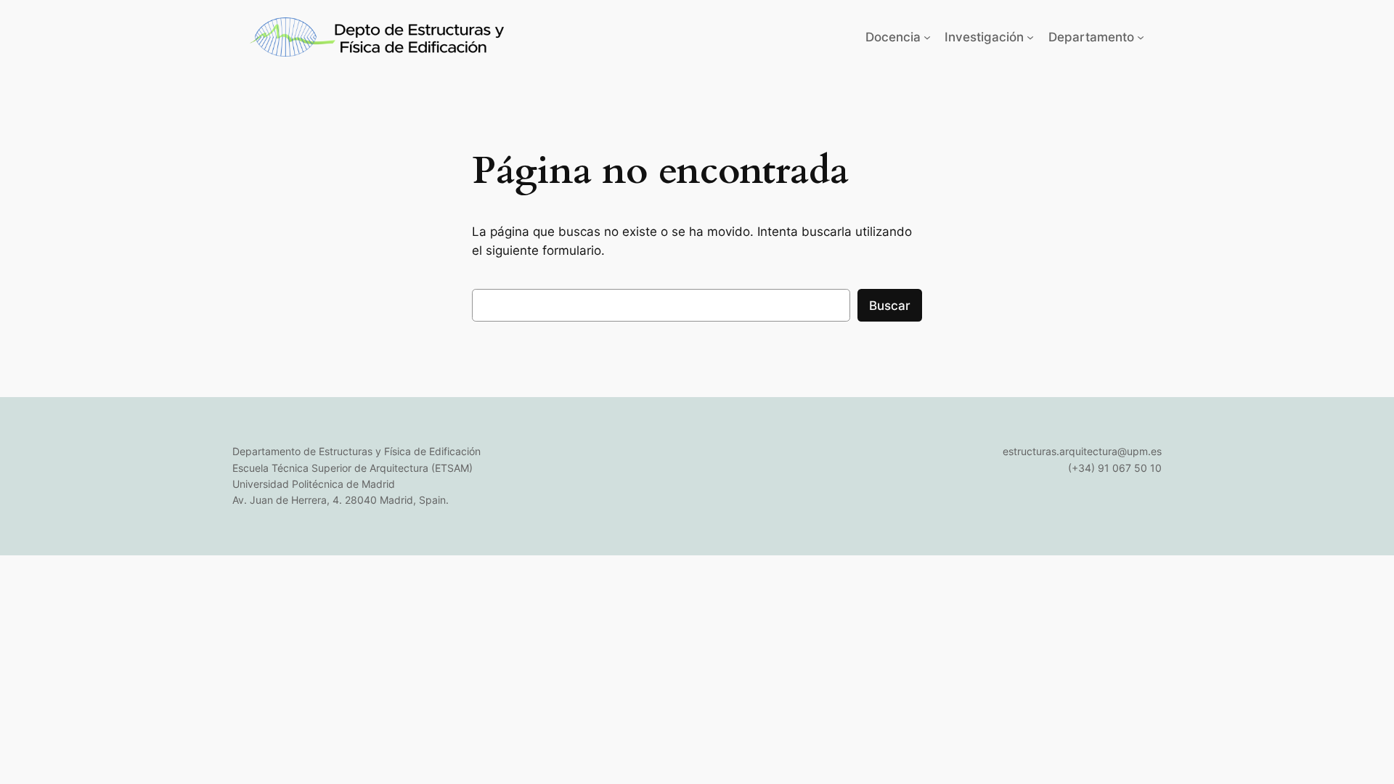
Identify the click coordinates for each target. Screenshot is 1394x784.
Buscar (889, 305)
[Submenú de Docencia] (927, 37)
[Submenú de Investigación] (1030, 37)
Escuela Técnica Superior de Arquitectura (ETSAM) (352, 468)
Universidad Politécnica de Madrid (313, 484)
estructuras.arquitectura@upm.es (1082, 451)
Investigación (984, 37)
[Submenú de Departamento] (1140, 37)
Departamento (1091, 37)
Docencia (893, 37)
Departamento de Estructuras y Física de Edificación (356, 451)
